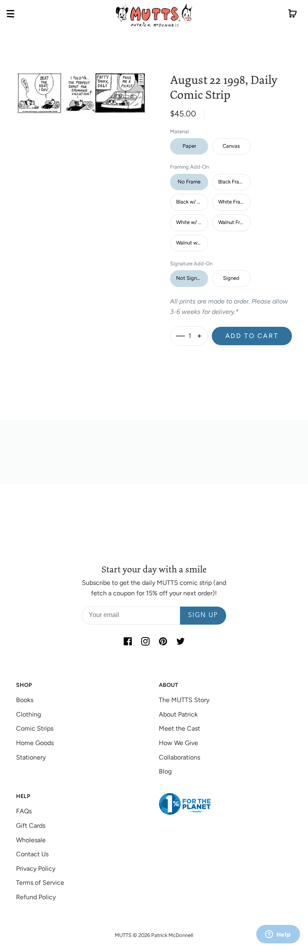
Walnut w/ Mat (192, 243)
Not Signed (189, 278)
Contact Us (32, 854)
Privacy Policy (35, 868)
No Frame (189, 182)
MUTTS (123, 935)
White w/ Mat (191, 222)
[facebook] (127, 641)
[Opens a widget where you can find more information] (278, 935)
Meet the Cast (179, 728)
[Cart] (293, 15)
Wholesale (31, 840)
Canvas (231, 146)
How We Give (178, 743)
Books (24, 700)
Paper (189, 146)
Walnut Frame (234, 222)
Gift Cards (30, 825)
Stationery (31, 757)
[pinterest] (163, 641)
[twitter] (180, 641)
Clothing (28, 714)
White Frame (232, 202)
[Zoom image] (81, 87)
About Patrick (178, 714)
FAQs (24, 811)
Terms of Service (40, 882)
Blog (165, 771)
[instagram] (145, 641)
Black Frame (232, 182)
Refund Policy (36, 897)
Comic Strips (34, 728)
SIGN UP (203, 615)
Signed (231, 278)
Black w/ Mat (191, 202)
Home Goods (35, 743)
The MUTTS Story (184, 700)
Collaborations (179, 757)
